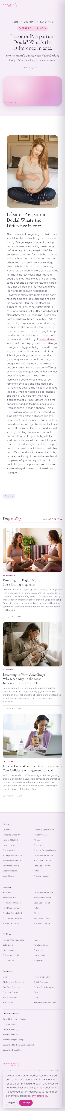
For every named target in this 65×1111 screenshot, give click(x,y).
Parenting (46, 22)
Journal (29, 22)
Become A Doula (10, 1034)
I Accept (26, 1102)
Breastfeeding (9, 850)
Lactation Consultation (43, 855)
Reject (11, 1102)
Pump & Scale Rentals (43, 987)
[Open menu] (59, 5)
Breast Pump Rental (42, 860)
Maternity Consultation (44, 830)
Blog (5, 977)
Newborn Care (9, 845)
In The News (8, 1002)
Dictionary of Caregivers (13, 982)
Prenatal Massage (42, 876)
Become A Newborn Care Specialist (18, 1045)
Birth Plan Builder (10, 992)
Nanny (37, 940)
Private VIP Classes (42, 835)
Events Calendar (10, 997)
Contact (37, 997)
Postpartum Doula (11, 955)
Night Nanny (8, 950)
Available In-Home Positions (15, 1019)
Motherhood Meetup (12, 860)
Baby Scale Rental (42, 865)
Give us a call (33, 468)
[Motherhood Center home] (10, 5)
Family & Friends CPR (12, 855)
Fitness (37, 840)
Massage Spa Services (43, 977)
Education (7, 830)
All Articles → (52, 519)
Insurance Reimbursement (45, 1002)
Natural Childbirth (10, 840)
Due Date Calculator (12, 987)
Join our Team (9, 1024)
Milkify (36, 871)
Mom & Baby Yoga (42, 918)
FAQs (36, 992)
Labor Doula (8, 876)
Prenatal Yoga (40, 845)
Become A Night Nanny (13, 1039)
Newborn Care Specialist (13, 940)
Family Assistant (41, 945)
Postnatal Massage (42, 923)
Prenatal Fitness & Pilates (45, 850)
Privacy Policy (40, 1095)
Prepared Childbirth (11, 835)
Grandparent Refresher (13, 918)
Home (15, 22)
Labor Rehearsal (10, 871)
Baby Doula (8, 945)
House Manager (41, 955)
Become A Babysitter (12, 1050)
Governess (38, 950)
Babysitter (38, 960)
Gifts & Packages (41, 982)
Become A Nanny (10, 1029)
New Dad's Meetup (11, 865)
